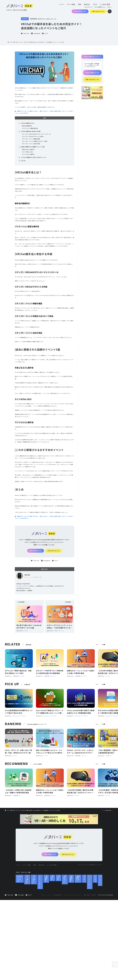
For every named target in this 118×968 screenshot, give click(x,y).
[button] (103, 644)
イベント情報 (71, 4)
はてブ (46, 33)
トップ (61, 4)
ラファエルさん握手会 (28, 154)
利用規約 (93, 895)
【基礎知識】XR (71, 878)
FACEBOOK (37, 33)
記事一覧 (15, 42)
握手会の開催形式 (27, 126)
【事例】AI (52, 877)
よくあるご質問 (105, 4)
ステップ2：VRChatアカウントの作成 (32, 136)
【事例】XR (108, 755)
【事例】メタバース (59, 630)
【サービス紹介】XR (27, 879)
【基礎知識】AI (16, 676)
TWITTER (26, 33)
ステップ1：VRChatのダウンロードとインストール (36, 134)
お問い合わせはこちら (98, 11)
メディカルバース (88, 7)
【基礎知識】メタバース (80, 755)
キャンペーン (100, 880)
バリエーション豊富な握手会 (30, 128)
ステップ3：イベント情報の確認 (31, 139)
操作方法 (87, 4)
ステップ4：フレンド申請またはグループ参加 (34, 141)
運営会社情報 (87, 895)
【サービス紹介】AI (33, 879)
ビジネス (24, 19)
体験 (79, 4)
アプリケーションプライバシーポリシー (72, 895)
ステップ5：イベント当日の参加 (31, 143)
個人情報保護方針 (57, 895)
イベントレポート (89, 881)
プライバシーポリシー (46, 895)
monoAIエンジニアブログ (19, 716)
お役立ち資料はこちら (80, 11)
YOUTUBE (21, 895)
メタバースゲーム (39, 881)
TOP (11, 42)
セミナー (84, 878)
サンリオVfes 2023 (27, 152)
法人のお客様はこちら (100, 7)
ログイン (109, 7)
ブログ (95, 4)
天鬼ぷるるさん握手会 (28, 149)
